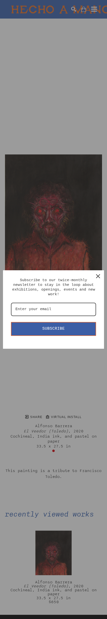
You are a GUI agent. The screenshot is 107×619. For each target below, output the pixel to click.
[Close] (98, 276)
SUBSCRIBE (53, 328)
